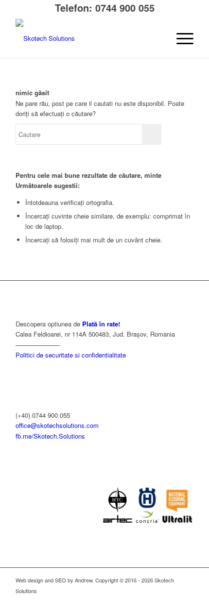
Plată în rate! (101, 323)
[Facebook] (157, 601)
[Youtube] (171, 601)
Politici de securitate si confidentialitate (71, 354)
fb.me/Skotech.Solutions (50, 436)
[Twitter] (186, 601)
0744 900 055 (125, 7)
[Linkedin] (142, 601)
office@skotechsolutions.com (57, 425)
